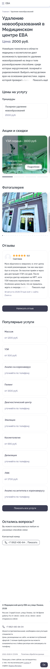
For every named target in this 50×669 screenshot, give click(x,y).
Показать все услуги (25, 508)
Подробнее (33, 166)
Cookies (26, 663)
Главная (5, 12)
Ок (44, 664)
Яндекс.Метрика (15, 666)
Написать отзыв (25, 308)
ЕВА (8, 3)
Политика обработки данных (32, 654)
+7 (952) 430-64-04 (14, 627)
